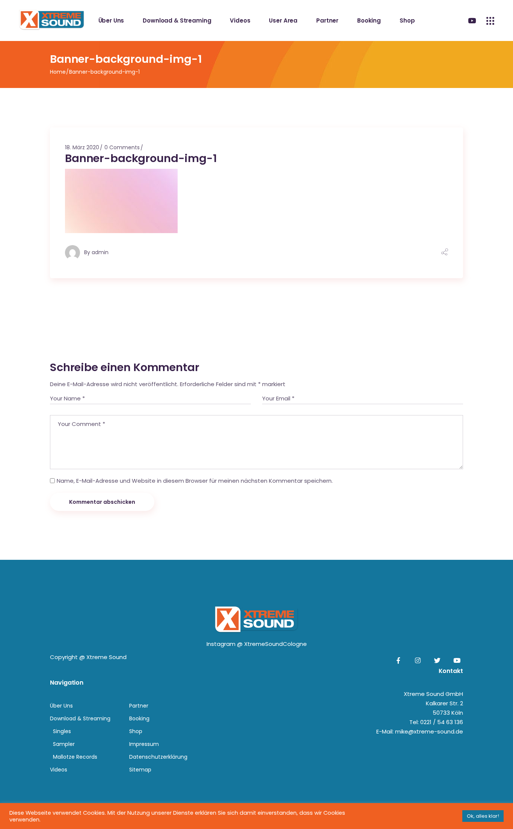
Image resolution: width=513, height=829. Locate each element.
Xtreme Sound (106, 657)
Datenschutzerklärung (158, 757)
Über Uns (61, 705)
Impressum (144, 744)
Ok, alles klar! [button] (483, 816)
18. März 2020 (82, 147)
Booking (139, 718)
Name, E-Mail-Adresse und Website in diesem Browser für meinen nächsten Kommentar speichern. (195, 481)
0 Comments (122, 147)
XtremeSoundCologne (275, 644)
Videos (58, 769)
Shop (135, 731)
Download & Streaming (80, 718)
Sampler (64, 744)
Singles (62, 731)
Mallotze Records (75, 757)
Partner (138, 705)
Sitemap (140, 769)
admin (100, 252)
